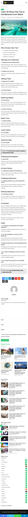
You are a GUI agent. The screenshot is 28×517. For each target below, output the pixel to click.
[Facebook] (3, 278)
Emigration (4, 497)
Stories (3, 493)
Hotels (3, 468)
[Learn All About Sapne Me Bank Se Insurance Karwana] (4, 427)
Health (3, 481)
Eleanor (4, 17)
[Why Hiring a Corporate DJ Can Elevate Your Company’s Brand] (4, 433)
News (3, 460)
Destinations (4, 502)
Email (2, 324)
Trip (2, 472)
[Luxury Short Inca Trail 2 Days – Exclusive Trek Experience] (7, 350)
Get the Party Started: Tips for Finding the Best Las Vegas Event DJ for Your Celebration (17, 438)
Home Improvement (6, 487)
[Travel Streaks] (8, 2)
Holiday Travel (5, 485)
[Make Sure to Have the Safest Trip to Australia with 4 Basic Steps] (4, 445)
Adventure (4, 478)
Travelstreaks (4, 462)
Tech (3, 464)
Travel (6, 6)
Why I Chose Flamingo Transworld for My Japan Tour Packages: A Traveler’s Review (17, 450)
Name (2, 319)
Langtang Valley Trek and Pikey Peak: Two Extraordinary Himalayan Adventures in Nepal (20, 372)
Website (2, 329)
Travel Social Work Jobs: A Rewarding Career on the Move (20, 357)
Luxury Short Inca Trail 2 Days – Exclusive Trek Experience (6, 357)
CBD (3, 499)
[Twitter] (6, 278)
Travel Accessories (6, 476)
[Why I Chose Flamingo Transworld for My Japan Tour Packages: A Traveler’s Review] (4, 450)
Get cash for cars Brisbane (6, 505)
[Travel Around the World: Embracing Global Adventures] (7, 365)
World (3, 489)
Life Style (4, 483)
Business (3, 466)
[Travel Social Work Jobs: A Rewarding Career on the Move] (21, 350)
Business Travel (5, 474)
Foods (3, 491)
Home (3, 6)
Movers (3, 495)
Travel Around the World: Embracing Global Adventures (6, 371)
